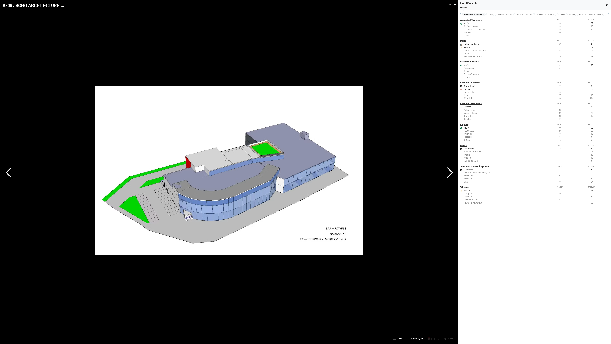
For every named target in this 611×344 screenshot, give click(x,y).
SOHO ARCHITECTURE (37, 5)
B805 (7, 5)
